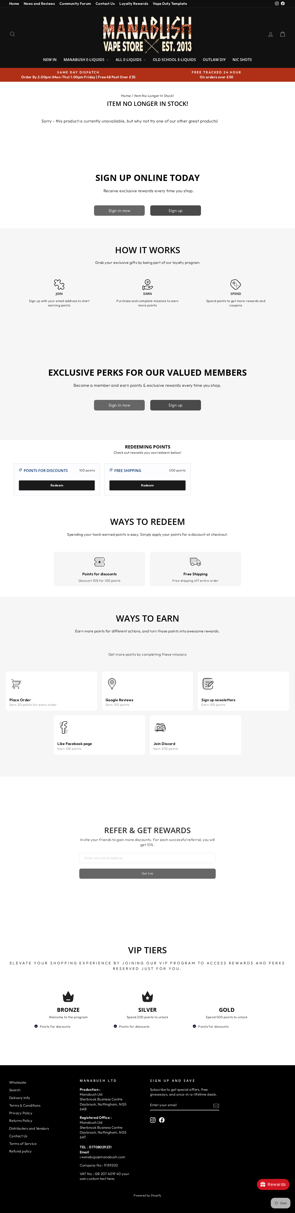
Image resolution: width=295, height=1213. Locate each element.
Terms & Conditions (24, 1105)
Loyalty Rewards (133, 3)
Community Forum (75, 3)
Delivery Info (19, 1098)
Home (14, 3)
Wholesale (17, 1082)
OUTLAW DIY (214, 59)
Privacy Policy (20, 1113)
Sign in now (119, 210)
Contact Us (105, 3)
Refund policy (20, 1151)
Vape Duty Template (170, 3)
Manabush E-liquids (84, 59)
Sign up (175, 210)
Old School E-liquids (174, 59)
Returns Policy (20, 1120)
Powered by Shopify (147, 1195)
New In (50, 59)
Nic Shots (242, 59)
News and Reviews (39, 3)
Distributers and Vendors (29, 1128)
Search (15, 1090)
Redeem (56, 485)
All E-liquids (129, 59)
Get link (147, 873)
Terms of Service (22, 1143)
